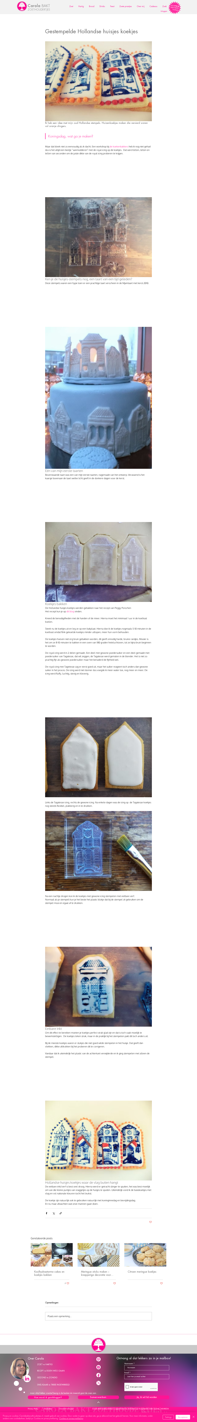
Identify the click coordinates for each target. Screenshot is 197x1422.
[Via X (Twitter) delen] (53, 1213)
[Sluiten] (193, 1417)
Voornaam (128, 1363)
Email (126, 1372)
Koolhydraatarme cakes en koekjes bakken (49, 1273)
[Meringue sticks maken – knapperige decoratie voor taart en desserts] (99, 1255)
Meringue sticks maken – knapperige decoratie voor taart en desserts (96, 1273)
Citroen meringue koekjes (142, 1271)
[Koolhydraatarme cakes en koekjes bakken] (52, 1255)
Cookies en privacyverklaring (71, 1418)
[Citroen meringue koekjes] (145, 1255)
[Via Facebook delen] (46, 1213)
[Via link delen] (60, 1213)
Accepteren (183, 1417)
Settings (168, 1417)
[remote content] (98, 177)
